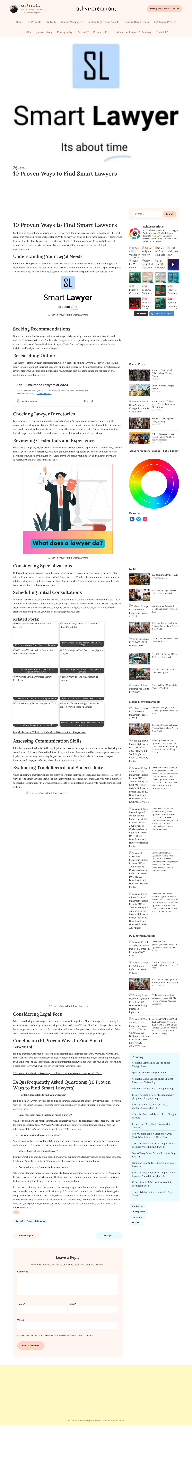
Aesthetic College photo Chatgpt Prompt (153, 1088)
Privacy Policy (138, 1211)
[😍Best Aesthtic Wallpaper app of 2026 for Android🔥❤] (160, 252)
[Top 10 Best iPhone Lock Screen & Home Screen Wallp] (135, 277)
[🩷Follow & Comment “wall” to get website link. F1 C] (135, 303)
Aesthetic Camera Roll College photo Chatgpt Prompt (162, 373)
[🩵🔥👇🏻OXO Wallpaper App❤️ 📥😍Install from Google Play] (135, 252)
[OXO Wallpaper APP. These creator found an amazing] (173, 252)
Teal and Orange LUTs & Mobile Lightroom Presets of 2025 (165, 609)
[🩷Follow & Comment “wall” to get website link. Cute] (147, 277)
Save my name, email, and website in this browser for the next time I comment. (56, 1335)
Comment (23, 1271)
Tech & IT (162, 32)
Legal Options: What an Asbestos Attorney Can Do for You (49, 732)
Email (72, 1303)
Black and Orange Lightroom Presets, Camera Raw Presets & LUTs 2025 (165, 626)
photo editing (44, 32)
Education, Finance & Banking (133, 32)
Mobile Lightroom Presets (103, 22)
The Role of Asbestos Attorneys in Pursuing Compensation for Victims (57, 1073)
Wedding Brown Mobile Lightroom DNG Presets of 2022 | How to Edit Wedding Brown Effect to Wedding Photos (164, 746)
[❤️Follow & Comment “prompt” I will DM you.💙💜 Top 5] (173, 303)
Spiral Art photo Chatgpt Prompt (149, 1072)
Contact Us (137, 1206)
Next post (109, 1235)
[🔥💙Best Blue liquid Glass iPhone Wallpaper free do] (173, 264)
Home (19, 22)
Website (21, 1320)
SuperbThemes (117, 1420)
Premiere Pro (101, 32)
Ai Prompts (34, 22)
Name (21, 1303)
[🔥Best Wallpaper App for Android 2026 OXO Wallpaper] (147, 252)
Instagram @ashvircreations (164, 8)
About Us (136, 1222)
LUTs (27, 32)
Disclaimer (137, 1217)
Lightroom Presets (165, 22)
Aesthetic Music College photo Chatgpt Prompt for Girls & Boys (163, 404)
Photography (64, 32)
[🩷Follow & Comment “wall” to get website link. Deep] (173, 277)
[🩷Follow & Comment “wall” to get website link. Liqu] (147, 290)
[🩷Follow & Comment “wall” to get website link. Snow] (173, 290)
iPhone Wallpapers (72, 22)
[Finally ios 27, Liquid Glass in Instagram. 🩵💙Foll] (135, 264)
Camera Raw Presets (136, 22)
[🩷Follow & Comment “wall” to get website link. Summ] (147, 303)
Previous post (26, 1235)
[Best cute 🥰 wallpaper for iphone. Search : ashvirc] (160, 264)
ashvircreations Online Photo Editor (154, 451)
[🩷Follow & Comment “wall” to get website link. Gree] (160, 290)
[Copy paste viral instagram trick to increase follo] (147, 264)
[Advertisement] (68, 199)
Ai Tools (51, 22)
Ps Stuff (82, 32)
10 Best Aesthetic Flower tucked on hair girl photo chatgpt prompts (163, 437)
